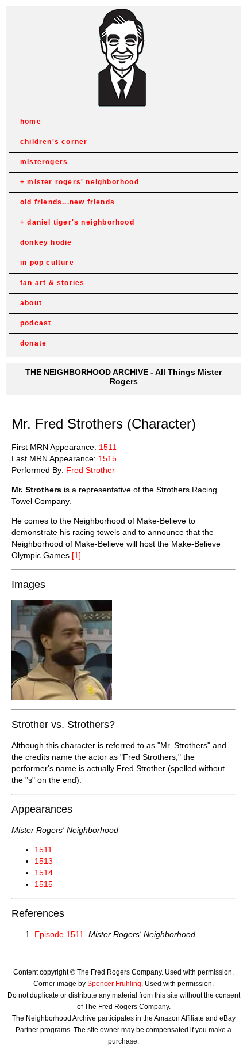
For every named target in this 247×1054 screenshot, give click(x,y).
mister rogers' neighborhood (82, 182)
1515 (107, 458)
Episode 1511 (59, 934)
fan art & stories (52, 283)
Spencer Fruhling (114, 984)
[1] (76, 555)
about (31, 303)
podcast (35, 323)
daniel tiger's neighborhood (80, 222)
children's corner (53, 142)
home (30, 121)
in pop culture (47, 263)
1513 (43, 861)
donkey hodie (46, 242)
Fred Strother (90, 470)
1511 (108, 447)
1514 (43, 872)
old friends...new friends (67, 202)
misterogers (44, 162)
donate (33, 343)
